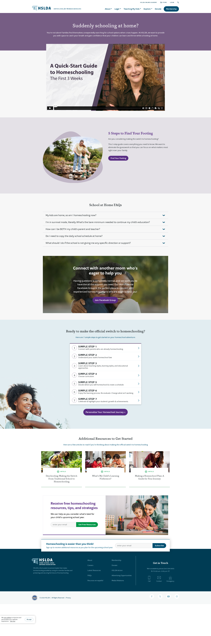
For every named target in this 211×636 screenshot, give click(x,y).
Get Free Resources (87, 524)
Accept (29, 619)
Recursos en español (95, 580)
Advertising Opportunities (122, 575)
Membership (171, 9)
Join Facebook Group (105, 300)
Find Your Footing (118, 158)
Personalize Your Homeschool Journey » (105, 412)
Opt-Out (12, 621)
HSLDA (47, 598)
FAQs (89, 575)
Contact (159, 581)
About (89, 560)
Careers (90, 565)
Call (149, 581)
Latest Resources (94, 570)
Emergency (170, 581)
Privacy (68, 598)
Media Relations (118, 580)
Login (172, 2)
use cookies (7, 618)
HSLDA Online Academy (148, 2)
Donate (158, 9)
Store (164, 2)
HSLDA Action (117, 570)
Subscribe (159, 545)
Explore (147, 9)
